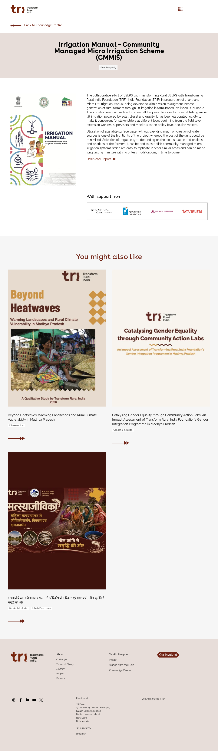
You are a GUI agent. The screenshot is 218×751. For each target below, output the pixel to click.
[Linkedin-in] (27, 700)
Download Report (99, 159)
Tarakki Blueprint (119, 654)
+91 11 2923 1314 (83, 728)
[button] (180, 9)
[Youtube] (34, 700)
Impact (113, 659)
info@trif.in (81, 734)
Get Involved (168, 654)
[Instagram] (13, 700)
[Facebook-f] (20, 700)
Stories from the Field (121, 664)
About (59, 654)
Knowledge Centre (120, 670)
